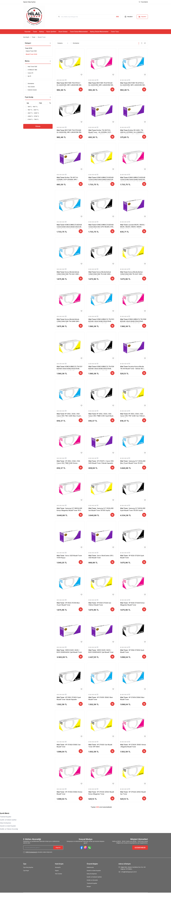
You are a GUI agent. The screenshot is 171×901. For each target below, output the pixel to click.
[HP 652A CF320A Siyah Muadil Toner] (133, 535)
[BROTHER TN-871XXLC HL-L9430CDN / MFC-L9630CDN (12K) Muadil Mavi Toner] (133, 62)
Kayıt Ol (58, 847)
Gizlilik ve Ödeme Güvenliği (9, 829)
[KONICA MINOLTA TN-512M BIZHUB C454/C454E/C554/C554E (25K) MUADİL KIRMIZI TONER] (133, 299)
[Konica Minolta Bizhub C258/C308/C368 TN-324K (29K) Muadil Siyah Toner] (101, 252)
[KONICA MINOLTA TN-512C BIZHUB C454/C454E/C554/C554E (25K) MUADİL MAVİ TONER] (101, 299)
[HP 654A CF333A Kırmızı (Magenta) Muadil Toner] (133, 582)
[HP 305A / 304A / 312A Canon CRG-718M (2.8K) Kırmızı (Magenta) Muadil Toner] (69, 441)
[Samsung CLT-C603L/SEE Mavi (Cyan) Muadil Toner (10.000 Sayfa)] (133, 441)
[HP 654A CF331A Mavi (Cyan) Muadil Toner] (69, 582)
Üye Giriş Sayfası (28, 867)
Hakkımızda (90, 867)
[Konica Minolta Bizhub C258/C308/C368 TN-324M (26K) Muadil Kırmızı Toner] (69, 299)
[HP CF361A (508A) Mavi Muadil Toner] (133, 677)
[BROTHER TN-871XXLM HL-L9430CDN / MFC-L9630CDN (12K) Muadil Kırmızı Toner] (101, 62)
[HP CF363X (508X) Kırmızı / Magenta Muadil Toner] (133, 724)
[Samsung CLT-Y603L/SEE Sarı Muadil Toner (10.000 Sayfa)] (101, 488)
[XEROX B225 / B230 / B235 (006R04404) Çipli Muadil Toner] (69, 630)
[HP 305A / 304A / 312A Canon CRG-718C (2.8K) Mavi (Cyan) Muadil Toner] (69, 393)
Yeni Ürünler (58, 873)
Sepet (57, 870)
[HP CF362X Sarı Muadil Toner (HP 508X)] (101, 724)
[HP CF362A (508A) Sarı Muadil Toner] (69, 724)
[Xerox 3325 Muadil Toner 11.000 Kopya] (69, 535)
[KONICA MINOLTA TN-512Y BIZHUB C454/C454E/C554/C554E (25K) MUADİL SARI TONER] (69, 346)
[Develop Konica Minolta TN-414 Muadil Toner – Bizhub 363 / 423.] (133, 346)
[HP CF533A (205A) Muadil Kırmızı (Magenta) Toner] (101, 771)
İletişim (89, 886)
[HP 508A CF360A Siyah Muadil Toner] (133, 630)
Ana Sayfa (26, 37)
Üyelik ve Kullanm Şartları (8, 820)
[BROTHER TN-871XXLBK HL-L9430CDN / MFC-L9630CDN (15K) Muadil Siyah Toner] (69, 110)
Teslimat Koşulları (5, 817)
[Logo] (34, 17)
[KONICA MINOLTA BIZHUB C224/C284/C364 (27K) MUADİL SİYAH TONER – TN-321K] (101, 204)
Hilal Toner (61, 83)
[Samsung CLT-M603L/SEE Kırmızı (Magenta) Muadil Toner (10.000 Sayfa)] (69, 488)
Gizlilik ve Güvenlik (92, 880)
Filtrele (37, 126)
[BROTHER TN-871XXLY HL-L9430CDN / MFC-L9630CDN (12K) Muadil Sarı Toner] (69, 62)
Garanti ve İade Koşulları (8, 826)
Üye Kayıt (26, 870)
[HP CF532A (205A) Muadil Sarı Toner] (133, 771)
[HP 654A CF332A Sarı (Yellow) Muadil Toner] (101, 582)
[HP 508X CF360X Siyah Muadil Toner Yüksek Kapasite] (69, 677)
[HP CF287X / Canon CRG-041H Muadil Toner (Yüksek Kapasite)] (101, 441)
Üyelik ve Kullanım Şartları (94, 877)
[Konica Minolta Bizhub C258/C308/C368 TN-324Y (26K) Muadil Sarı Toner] (133, 252)
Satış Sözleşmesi (5, 823)
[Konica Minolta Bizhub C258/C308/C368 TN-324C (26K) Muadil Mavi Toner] (69, 252)
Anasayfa (57, 867)
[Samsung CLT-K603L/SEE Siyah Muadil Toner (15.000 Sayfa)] (133, 488)
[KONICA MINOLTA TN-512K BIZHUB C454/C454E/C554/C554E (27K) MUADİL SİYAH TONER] (101, 346)
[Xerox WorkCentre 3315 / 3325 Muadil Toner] (101, 535)
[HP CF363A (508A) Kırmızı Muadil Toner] (69, 771)
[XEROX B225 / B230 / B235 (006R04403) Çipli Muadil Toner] (101, 630)
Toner (33, 37)
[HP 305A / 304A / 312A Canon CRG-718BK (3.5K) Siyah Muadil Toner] (101, 393)
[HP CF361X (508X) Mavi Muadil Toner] (101, 677)
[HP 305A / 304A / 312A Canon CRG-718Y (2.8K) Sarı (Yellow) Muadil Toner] (133, 393)
